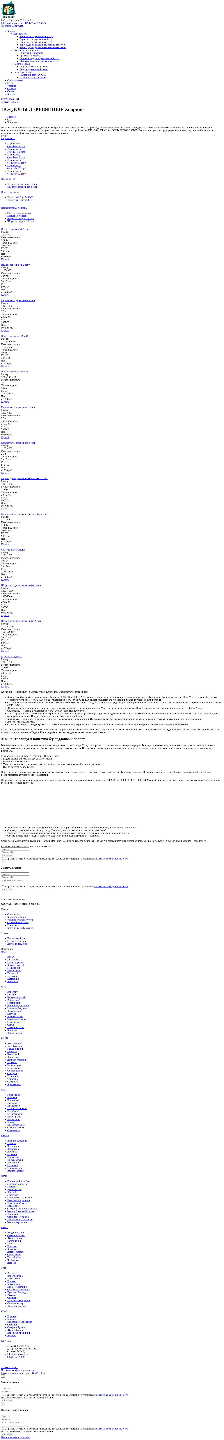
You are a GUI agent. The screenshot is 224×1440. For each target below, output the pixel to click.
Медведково (13, 1068)
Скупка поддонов (16, 941)
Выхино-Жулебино (17, 1140)
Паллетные (10, 192)
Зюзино (11, 1243)
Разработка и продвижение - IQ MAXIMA (23, 1373)
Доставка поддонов (17, 943)
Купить (5, 259)
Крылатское (13, 1278)
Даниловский (14, 1189)
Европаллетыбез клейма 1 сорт (16, 161)
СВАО (4, 1038)
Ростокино (12, 1076)
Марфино (12, 1062)
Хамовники (13, 978)
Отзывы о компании (17, 922)
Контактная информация (20, 928)
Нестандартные (14, 208)
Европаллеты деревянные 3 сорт (36, 42)
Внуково (11, 1273)
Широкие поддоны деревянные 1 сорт (39, 58)
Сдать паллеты (15, 80)
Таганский (12, 973)
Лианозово (13, 1057)
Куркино (11, 1316)
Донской (11, 1192)
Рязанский (12, 1165)
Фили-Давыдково (16, 1306)
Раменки (11, 1295)
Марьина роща (15, 1065)
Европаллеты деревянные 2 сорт (36, 39)
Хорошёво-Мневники (18, 1332)
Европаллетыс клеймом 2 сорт (16, 150)
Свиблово (12, 1079)
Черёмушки (13, 1260)
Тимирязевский (15, 1027)
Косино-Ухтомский (17, 1108)
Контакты (12, 94)
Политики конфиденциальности (111, 858)
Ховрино (12, 1030)
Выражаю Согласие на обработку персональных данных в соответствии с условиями (66, 858)
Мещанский (13, 967)
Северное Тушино (16, 1327)
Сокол (10, 1024)
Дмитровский (14, 1011)
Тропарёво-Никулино (18, 1300)
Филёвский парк (16, 1303)
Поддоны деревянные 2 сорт (22, 187)
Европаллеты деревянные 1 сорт (36, 36)
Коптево (11, 1013)
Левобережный (15, 1016)
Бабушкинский (15, 1048)
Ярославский (14, 1084)
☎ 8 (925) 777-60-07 (35, 23)
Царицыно (12, 1214)
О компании (13, 914)
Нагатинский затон (17, 1203)
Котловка (12, 1249)
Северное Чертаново (18, 1216)
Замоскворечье (15, 962)
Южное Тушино (15, 1330)
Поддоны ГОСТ (21, 64)
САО (9, 119)
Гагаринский (14, 1241)
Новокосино (13, 1119)
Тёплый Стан (14, 1257)
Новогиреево (14, 1116)
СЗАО (4, 1311)
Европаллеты (20, 33)
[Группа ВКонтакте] (12, 26)
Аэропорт (12, 992)
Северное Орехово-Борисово (22, 1208)
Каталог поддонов (16, 917)
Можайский (13, 1284)
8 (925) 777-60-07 (16, 1357)
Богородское (13, 1094)
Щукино (11, 1335)
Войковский (13, 1000)
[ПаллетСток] (8, 17)
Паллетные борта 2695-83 (33, 75)
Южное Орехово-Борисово (21, 1211)
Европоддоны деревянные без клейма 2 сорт (43, 47)
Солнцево (12, 1297)
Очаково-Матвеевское (18, 1289)
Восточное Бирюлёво (18, 1181)
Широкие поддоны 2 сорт (20, 221)
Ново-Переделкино (17, 1287)
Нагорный (12, 1206)
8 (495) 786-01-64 (10, 99)
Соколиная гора (15, 1127)
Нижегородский (15, 1160)
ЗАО (3, 1268)
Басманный (13, 959)
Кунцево (11, 1281)
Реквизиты (13, 925)
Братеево (12, 1186)
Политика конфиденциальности (18, 1370)
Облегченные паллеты (31, 53)
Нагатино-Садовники (18, 1200)
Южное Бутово (15, 1238)
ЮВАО (5, 1135)
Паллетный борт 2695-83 (20, 200)
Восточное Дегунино (18, 1005)
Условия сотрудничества (20, 919)
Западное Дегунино (17, 1008)
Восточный (13, 1100)
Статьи (11, 91)
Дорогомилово (15, 1276)
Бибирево (12, 1051)
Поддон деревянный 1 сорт (34, 66)
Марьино (12, 1154)
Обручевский (14, 1254)
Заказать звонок (9, 102)
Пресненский (14, 970)
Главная (11, 117)
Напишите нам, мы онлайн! (15, 1437)
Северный (12, 1081)
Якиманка (12, 981)
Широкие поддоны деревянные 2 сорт (39, 61)
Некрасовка (13, 1157)
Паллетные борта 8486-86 (33, 77)
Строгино (12, 1324)
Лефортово (13, 1149)
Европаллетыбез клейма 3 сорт (16, 172)
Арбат (10, 957)
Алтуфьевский (15, 1046)
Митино (11, 1319)
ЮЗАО (4, 1227)
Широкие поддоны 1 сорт (20, 218)
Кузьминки (13, 1146)
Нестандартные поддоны (26, 50)
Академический (15, 1232)
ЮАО (4, 1176)
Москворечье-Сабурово (19, 1197)
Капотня (11, 1143)
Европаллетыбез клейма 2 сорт (16, 167)
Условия (11, 85)
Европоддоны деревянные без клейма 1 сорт (43, 44)
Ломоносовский (15, 1252)
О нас (10, 83)
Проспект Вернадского (19, 1292)
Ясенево (11, 1262)
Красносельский (15, 965)
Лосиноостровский (17, 1059)
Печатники (13, 1162)
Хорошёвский (14, 1033)
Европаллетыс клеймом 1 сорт (16, 145)
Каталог (11, 31)
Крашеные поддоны (30, 55)
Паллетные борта (22, 72)
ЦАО (4, 951)
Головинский (14, 1003)
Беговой (11, 994)
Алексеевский (14, 1043)
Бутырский (13, 1054)
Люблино (12, 1151)
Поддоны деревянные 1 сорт (22, 184)
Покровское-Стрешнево (19, 1322)
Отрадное (12, 1073)
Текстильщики (15, 1168)
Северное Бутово (16, 1235)
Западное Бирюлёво (17, 1184)
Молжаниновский (16, 1019)
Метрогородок (14, 1114)
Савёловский (14, 1022)
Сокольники (13, 1130)
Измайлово (13, 1111)
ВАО (3, 1089)
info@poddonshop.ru (11, 23)
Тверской (12, 976)
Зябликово (12, 1195)
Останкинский (15, 1070)
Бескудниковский (16, 997)
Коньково (12, 1246)
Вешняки (12, 1097)
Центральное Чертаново (19, 1219)
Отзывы (11, 88)
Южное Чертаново (17, 1222)
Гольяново (12, 1103)
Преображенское (16, 1125)
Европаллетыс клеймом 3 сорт (16, 156)
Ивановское (13, 1105)
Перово (11, 1122)
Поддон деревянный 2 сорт (34, 69)
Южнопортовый (15, 1171)
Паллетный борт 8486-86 (20, 197)
